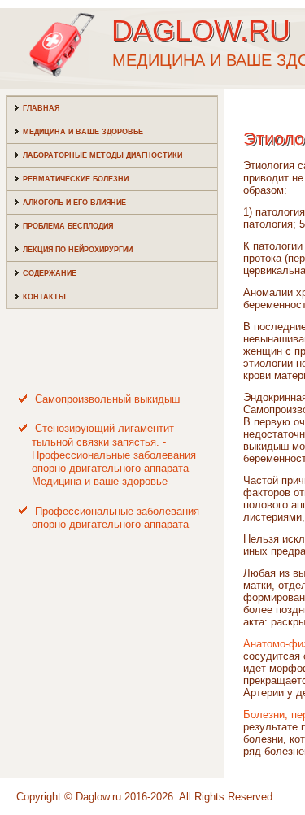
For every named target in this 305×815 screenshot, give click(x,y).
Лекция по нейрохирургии (78, 250)
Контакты (44, 297)
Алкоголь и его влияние (74, 202)
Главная (41, 108)
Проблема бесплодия (68, 226)
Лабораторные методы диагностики (102, 155)
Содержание (49, 273)
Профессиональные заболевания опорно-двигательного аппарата (115, 517)
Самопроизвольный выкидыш (107, 399)
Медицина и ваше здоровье (83, 132)
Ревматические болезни (76, 179)
